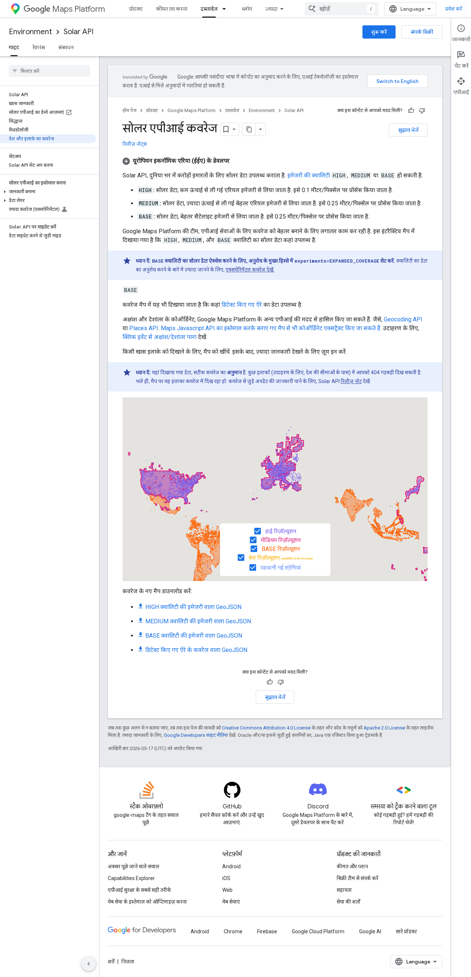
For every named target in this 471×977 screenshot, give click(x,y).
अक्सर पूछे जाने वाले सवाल (133, 866)
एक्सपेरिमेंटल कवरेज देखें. (250, 270)
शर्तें (111, 962)
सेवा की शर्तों (348, 902)
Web (227, 890)
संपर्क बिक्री (422, 32)
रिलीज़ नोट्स (135, 144)
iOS (226, 878)
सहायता (344, 890)
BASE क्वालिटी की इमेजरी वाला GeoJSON (193, 635)
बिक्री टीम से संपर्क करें (357, 878)
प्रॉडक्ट (136, 9)
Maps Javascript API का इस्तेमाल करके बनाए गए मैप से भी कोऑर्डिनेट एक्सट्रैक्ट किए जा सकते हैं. (271, 328)
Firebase (267, 931)
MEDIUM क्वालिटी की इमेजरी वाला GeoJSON (198, 621)
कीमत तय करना (171, 9)
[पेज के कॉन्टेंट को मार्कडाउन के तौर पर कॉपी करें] (249, 129)
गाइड (14, 47)
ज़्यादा (271, 9)
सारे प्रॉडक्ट (406, 931)
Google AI (370, 931)
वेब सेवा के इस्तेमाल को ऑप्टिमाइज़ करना (147, 902)
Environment (30, 31)
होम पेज (130, 110)
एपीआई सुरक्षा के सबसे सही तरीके (139, 890)
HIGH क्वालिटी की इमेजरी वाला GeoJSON (193, 606)
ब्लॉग (247, 9)
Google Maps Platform (191, 110)
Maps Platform (78, 9)
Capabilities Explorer (131, 878)
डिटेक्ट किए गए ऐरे (242, 304)
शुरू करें (379, 32)
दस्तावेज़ (209, 9)
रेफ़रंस (38, 47)
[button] (48, 191)
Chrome (233, 931)
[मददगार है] (411, 110)
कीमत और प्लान (352, 866)
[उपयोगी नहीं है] (422, 110)
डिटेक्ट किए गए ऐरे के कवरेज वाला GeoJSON (196, 649)
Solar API (78, 31)
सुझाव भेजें (408, 130)
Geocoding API (403, 319)
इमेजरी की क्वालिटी (308, 175)
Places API (143, 328)
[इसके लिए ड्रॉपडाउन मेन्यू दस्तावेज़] (226, 9)
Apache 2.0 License (384, 728)
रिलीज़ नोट (351, 381)
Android (231, 866)
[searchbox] (49, 71)
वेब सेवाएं (231, 902)
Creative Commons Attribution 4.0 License (266, 728)
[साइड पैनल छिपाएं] (88, 963)
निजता (127, 962)
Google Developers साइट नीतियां (196, 735)
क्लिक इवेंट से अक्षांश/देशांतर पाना (159, 337)
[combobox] (341, 8)
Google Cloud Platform (318, 931)
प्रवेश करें (453, 9)
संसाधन (66, 47)
